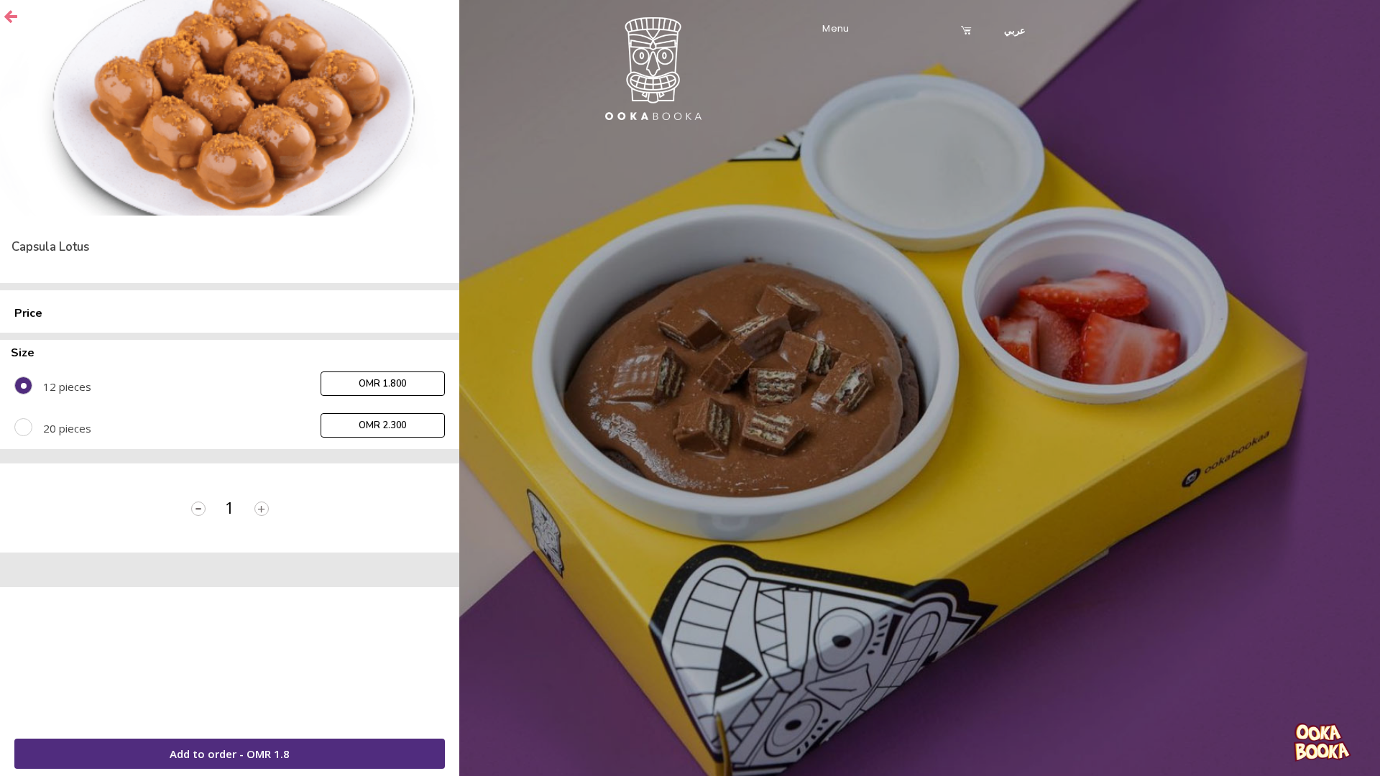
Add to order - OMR (230, 754)
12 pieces (67, 386)
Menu (836, 28)
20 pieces (67, 428)
